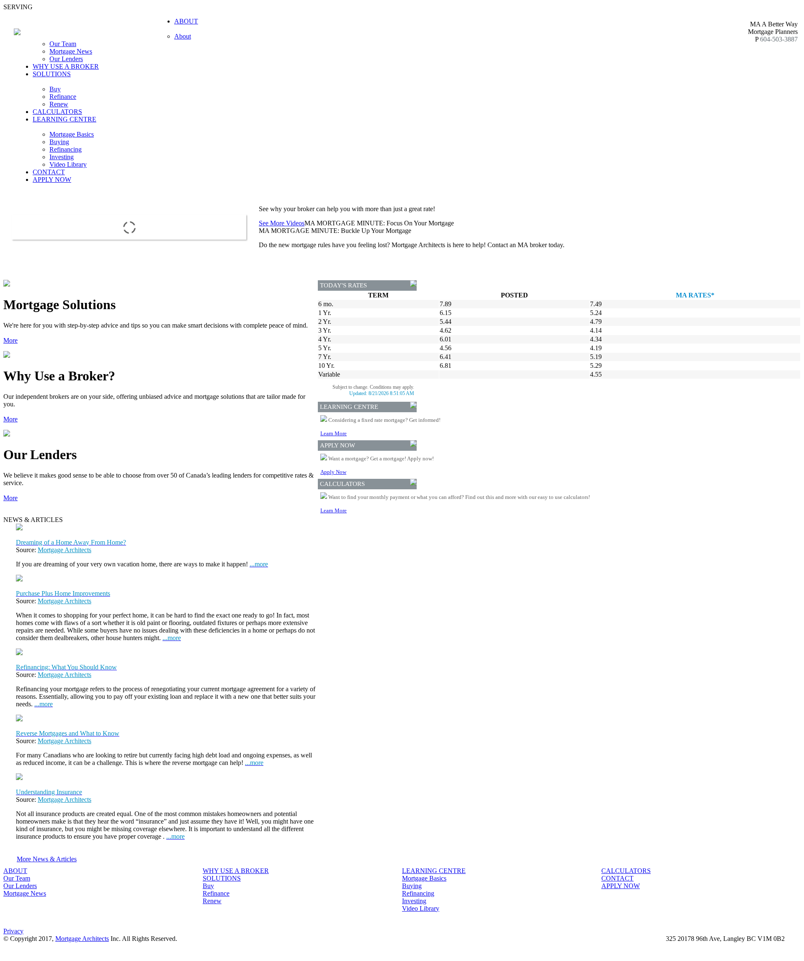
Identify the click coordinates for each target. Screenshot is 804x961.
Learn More (333, 433)
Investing (61, 156)
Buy (55, 89)
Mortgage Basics (71, 134)
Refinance (62, 96)
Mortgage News (70, 51)
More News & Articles (47, 859)
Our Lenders (66, 58)
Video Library (68, 164)
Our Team (62, 43)
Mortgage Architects (64, 549)
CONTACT (49, 172)
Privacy (13, 931)
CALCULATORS (57, 111)
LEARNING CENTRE (434, 870)
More (10, 340)
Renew (58, 104)
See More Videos (281, 223)
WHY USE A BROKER (66, 66)
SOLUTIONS (222, 878)
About (182, 36)
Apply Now (333, 472)
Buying (59, 141)
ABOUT (15, 870)
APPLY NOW (52, 179)
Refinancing (65, 149)
